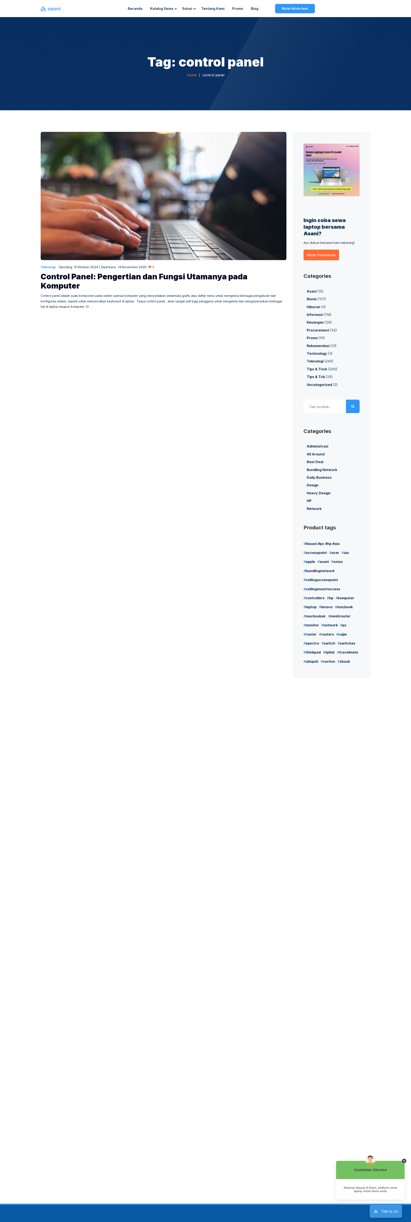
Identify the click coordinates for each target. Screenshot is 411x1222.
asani (324, 561)
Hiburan (313, 307)
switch (329, 643)
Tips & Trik (316, 377)
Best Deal (315, 462)
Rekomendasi (318, 346)
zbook (345, 661)
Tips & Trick (317, 369)
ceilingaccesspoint (322, 580)
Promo (312, 338)
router (311, 634)
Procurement (318, 330)
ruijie (342, 634)
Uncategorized (319, 385)
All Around (316, 454)
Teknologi (48, 267)
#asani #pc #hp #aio (323, 544)
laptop (311, 607)
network (330, 625)
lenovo (327, 607)
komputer (346, 598)
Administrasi (317, 446)
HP (309, 501)
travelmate (348, 652)
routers (327, 634)
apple (310, 561)
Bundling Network (322, 470)
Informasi (315, 314)
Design (313, 485)
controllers (315, 598)
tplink (330, 652)
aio (346, 553)
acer (335, 553)
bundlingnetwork (320, 571)
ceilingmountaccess (323, 589)
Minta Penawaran (321, 255)
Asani (311, 291)
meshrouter (340, 616)
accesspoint (316, 553)
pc (344, 625)
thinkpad (313, 652)
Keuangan (315, 322)
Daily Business (319, 477)
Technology (317, 353)
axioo (338, 561)
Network (314, 508)
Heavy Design (319, 493)
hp (331, 598)
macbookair (316, 616)
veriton (329, 661)
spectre (312, 643)
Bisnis (312, 299)
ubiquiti (312, 661)
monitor (312, 625)
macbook (345, 607)
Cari (353, 406)
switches (347, 643)
